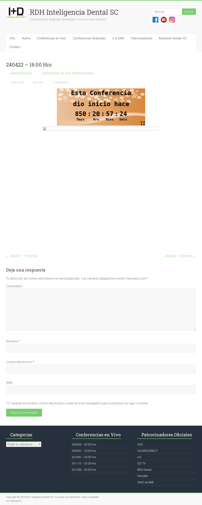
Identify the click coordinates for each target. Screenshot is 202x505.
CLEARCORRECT (147, 450)
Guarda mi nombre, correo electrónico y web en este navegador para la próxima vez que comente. (80, 403)
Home (26, 38)
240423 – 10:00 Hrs (180, 256)
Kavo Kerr (38, 82)
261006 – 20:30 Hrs (84, 457)
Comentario (14, 286)
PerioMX (142, 476)
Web (9, 383)
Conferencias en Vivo (51, 38)
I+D (139, 457)
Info (12, 38)
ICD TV (141, 463)
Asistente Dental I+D (172, 38)
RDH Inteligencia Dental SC (74, 12)
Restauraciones (83, 73)
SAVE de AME (145, 482)
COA (140, 444)
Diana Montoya (20, 73)
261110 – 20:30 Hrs (84, 463)
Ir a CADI (118, 38)
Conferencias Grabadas (89, 38)
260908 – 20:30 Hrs (84, 444)
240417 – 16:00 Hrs (21, 256)
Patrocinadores (141, 38)
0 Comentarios (60, 82)
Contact (14, 47)
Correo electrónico (20, 362)
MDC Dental (144, 469)
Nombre (13, 341)
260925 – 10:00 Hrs (84, 450)
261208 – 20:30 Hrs (84, 469)
